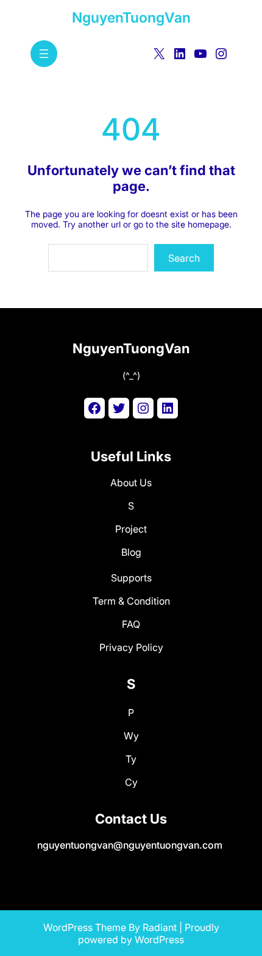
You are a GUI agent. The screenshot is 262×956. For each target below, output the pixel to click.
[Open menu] (43, 53)
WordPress (159, 939)
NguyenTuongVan (131, 17)
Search (184, 258)
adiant (163, 927)
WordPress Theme (84, 927)
